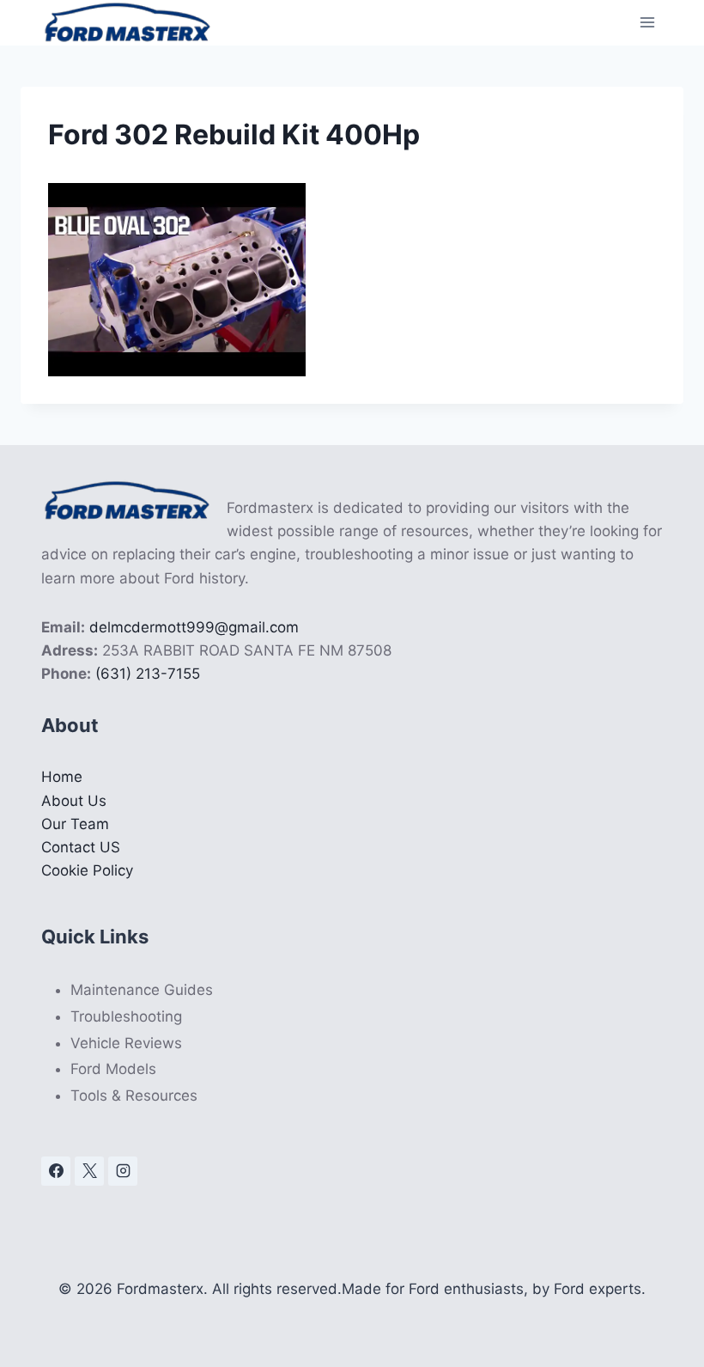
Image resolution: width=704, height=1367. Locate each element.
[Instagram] (122, 1171)
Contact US (80, 847)
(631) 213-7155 (147, 673)
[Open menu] (647, 22)
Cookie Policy (87, 870)
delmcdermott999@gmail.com (194, 627)
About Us (73, 800)
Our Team (75, 824)
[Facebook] (55, 1171)
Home (61, 776)
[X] (89, 1171)
